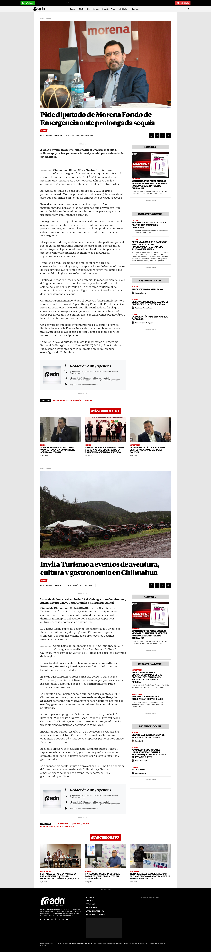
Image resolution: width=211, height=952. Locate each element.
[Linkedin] (48, 919)
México (43, 445)
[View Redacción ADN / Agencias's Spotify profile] (65, 384)
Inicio (42, 18)
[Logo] (40, 9)
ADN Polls (136, 179)
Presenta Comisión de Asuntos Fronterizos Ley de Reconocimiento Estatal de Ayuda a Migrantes (149, 246)
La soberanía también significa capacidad (150, 318)
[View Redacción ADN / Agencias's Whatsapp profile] (65, 378)
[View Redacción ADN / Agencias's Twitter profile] (65, 372)
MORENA (88, 400)
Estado (48, 18)
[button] (171, 9)
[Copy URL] (168, 135)
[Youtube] (67, 919)
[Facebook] (157, 135)
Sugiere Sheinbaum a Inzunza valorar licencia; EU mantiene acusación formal (57, 450)
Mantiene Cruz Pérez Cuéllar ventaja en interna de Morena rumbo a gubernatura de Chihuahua (149, 185)
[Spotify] (55, 919)
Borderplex (135, 445)
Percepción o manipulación (147, 289)
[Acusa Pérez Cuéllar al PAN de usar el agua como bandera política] (150, 429)
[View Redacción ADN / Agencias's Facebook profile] (65, 365)
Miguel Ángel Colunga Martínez (68, 400)
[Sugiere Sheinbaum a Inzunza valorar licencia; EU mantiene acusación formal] (60, 429)
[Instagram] (44, 919)
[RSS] (52, 919)
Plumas (135, 287)
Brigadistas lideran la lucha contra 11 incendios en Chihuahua (149, 225)
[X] (162, 135)
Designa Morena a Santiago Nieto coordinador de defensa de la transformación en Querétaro (104, 450)
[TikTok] (59, 919)
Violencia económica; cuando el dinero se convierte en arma (150, 303)
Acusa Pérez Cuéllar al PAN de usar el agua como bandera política (147, 450)
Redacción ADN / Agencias (90, 366)
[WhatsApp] (151, 135)
